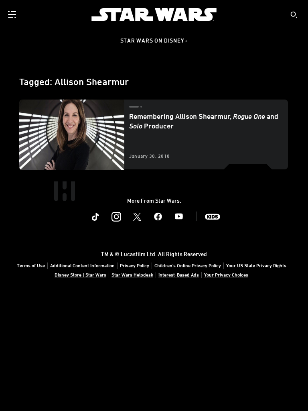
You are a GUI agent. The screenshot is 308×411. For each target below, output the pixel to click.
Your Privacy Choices (226, 274)
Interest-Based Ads (178, 274)
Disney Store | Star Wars (80, 274)
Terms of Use (31, 265)
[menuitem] (13, 14)
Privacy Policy (134, 265)
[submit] (294, 14)
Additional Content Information (82, 265)
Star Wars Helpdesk (132, 274)
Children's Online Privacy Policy (187, 265)
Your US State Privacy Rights (256, 265)
